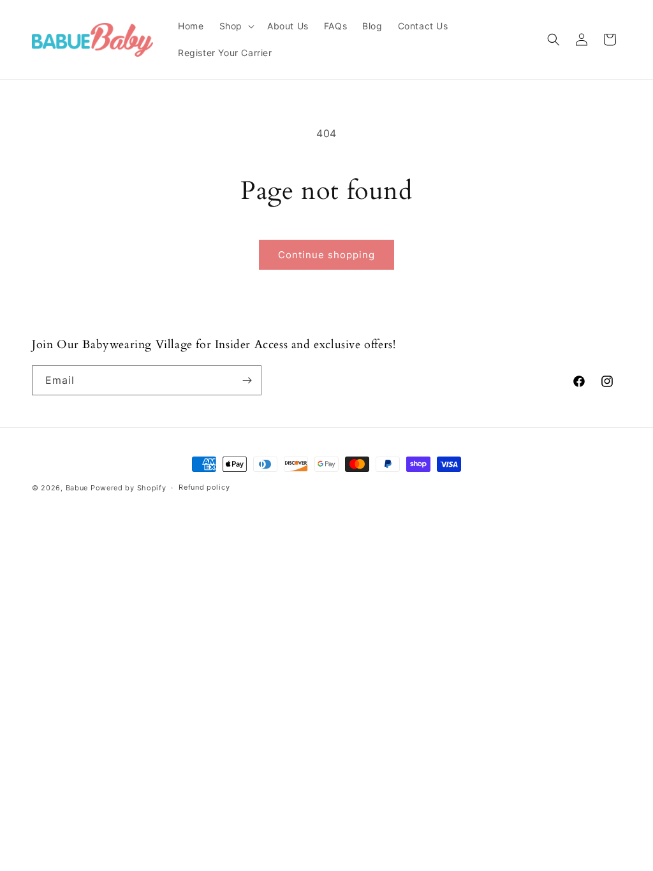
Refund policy (204, 487)
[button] (236, 26)
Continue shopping (326, 255)
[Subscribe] (247, 380)
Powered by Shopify (128, 487)
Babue (77, 487)
